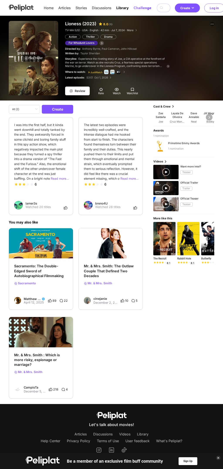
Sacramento (26, 283)
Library (122, 8)
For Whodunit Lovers (81, 42)
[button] (212, 24)
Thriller (90, 36)
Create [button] (185, 8)
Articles (64, 8)
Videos (124, 434)
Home (49, 8)
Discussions (101, 8)
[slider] (24, 184)
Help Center (50, 441)
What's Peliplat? (169, 441)
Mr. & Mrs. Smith (99, 283)
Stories (81, 8)
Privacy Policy (78, 441)
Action (73, 36)
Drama (108, 36)
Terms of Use (108, 441)
